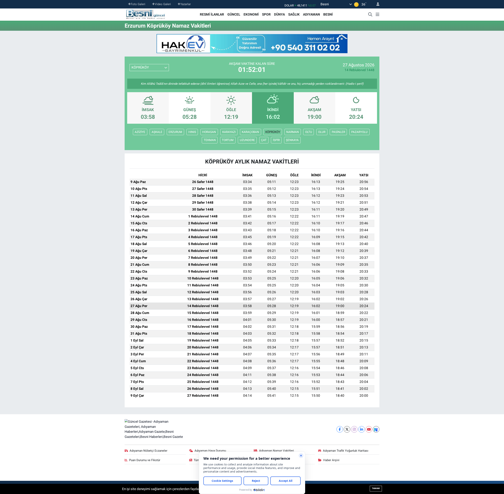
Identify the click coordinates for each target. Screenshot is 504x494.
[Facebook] (339, 429)
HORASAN (209, 132)
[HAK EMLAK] (252, 43)
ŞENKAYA (292, 140)
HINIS (192, 132)
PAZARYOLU (359, 132)
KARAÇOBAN (250, 132)
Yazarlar (185, 4)
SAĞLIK (294, 14)
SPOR (266, 14)
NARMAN (292, 132)
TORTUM (227, 140)
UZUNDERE (247, 140)
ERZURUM (175, 132)
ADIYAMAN (311, 14)
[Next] (376, 429)
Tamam (376, 488)
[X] (347, 429)
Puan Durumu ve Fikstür (144, 460)
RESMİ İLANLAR (212, 14)
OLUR (321, 132)
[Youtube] (369, 429)
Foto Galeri (138, 4)
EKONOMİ (251, 14)
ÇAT (264, 140)
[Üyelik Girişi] (376, 4)
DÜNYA (279, 14)
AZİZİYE (140, 132)
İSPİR (276, 140)
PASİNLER (338, 132)
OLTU (308, 132)
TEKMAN (210, 140)
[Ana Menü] (377, 14)
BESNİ (328, 14)
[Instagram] (354, 429)
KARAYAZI (229, 132)
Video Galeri (163, 4)
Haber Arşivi (331, 460)
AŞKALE (157, 132)
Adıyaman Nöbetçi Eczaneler (148, 450)
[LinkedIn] (361, 429)
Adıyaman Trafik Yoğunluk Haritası (345, 450)
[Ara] (370, 14)
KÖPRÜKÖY (272, 132)
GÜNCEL (233, 14)
